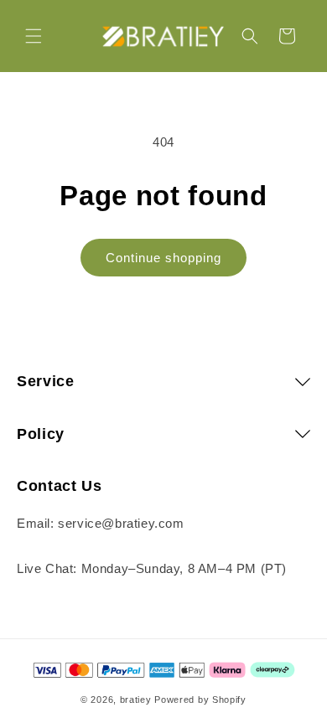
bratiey (136, 699)
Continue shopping (163, 257)
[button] (33, 36)
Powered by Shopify (200, 699)
